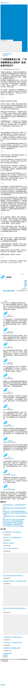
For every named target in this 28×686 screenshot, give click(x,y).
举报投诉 (5, 656)
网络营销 (5, 13)
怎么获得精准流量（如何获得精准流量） (13, 524)
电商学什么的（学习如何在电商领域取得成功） (14, 511)
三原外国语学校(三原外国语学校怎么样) (12, 637)
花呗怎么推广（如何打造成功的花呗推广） (13, 521)
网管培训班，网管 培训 (8, 543)
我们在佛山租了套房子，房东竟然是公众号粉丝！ (15, 581)
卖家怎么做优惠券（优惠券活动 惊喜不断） (13, 522)
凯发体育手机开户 (5, 2)
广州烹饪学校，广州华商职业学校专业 (12, 642)
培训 (4, 8)
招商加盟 (5, 12)
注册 (11, 26)
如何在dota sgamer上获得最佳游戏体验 (12, 537)
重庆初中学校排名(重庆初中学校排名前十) (13, 575)
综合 (4, 316)
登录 (8, 26)
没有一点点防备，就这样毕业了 (10, 548)
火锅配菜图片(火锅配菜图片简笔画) (11, 648)
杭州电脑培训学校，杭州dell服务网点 (12, 532)
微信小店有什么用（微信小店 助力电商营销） (14, 519)
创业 (4, 7)
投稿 (9, 28)
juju (1, 69)
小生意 (5, 10)
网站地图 (5, 655)
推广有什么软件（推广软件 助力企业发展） (13, 526)
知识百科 (17, 69)
